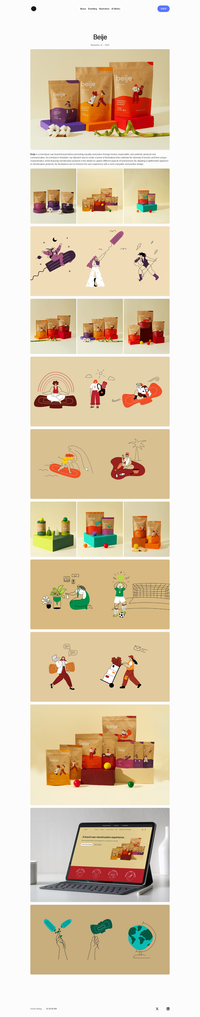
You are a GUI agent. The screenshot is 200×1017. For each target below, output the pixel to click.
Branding (92, 8)
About (83, 8)
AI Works (115, 8)
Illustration (104, 8)
